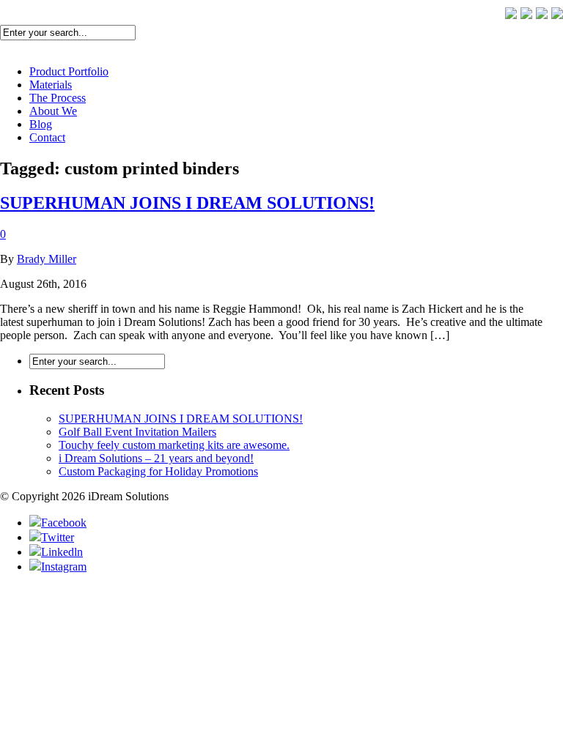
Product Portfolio (68, 71)
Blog (40, 124)
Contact (47, 137)
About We (53, 111)
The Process (57, 98)
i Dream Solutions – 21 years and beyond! (156, 458)
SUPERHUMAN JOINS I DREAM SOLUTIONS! (187, 202)
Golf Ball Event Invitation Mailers (137, 432)
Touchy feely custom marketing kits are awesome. (174, 445)
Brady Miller (46, 259)
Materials (50, 84)
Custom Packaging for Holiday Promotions (158, 471)
